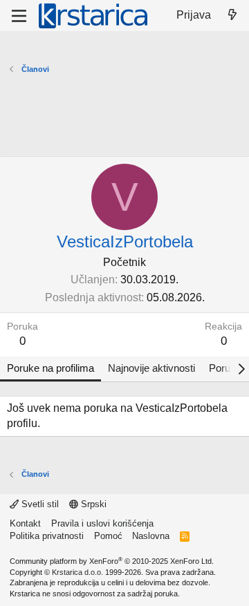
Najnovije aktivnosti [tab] (151, 368)
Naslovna (150, 536)
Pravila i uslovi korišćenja (102, 523)
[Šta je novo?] (232, 15)
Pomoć (108, 536)
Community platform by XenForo (112, 561)
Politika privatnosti (47, 536)
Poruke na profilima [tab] (50, 368)
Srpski (92, 504)
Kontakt (25, 523)
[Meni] (19, 16)
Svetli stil (39, 504)
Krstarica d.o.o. (77, 572)
